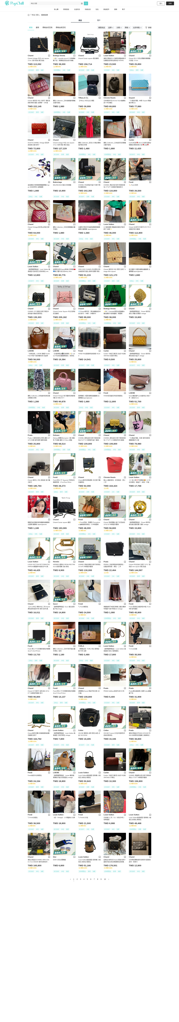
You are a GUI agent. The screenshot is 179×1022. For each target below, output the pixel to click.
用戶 (98, 20)
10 (105, 879)
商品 (80, 20)
